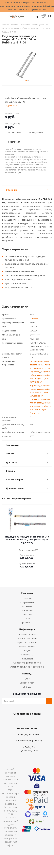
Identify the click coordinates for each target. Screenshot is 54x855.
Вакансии (27, 606)
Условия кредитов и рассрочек (27, 666)
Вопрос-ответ (27, 682)
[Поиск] (49, 16)
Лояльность (27, 658)
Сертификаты (27, 622)
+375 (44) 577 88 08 (28, 734)
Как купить (27, 654)
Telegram (37, 720)
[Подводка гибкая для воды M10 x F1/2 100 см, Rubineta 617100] (27, 64)
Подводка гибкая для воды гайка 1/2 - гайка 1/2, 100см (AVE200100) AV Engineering (40, 392)
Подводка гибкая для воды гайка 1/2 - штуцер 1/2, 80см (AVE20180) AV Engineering (40, 378)
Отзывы (27, 618)
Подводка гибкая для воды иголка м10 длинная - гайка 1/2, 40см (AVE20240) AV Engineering (41, 406)
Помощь (27, 673)
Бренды (27, 686)
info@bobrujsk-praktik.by (29, 740)
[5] (17, 90)
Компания (27, 593)
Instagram (30, 720)
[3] (12, 90)
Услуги (27, 650)
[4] (15, 90)
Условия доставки (27, 638)
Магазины (27, 610)
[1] (6, 90)
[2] (9, 90)
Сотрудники (27, 602)
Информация (27, 629)
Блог (27, 678)
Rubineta (34, 318)
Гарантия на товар (27, 642)
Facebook (23, 720)
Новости (27, 598)
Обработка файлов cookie (27, 662)
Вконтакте (15, 720)
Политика (27, 614)
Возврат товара (27, 646)
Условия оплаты (27, 634)
